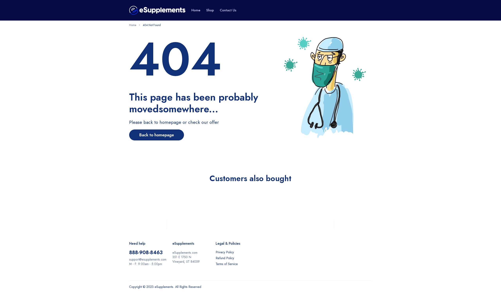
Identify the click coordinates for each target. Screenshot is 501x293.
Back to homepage (156, 135)
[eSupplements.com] (157, 10)
